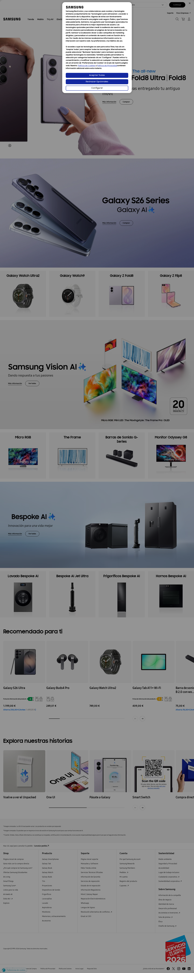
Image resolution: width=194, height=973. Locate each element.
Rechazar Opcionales (97, 82)
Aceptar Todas (97, 75)
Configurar (97, 88)
